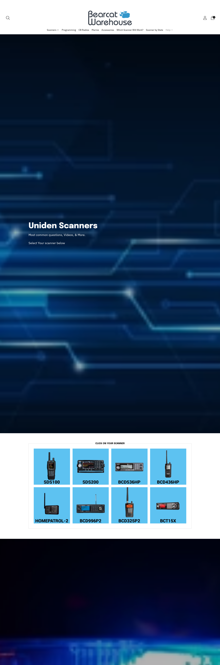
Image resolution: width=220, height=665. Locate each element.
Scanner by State (154, 29)
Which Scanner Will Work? (130, 29)
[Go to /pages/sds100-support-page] (51, 466)
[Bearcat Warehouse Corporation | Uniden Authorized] (110, 18)
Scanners (51, 29)
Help (168, 29)
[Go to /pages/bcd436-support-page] (168, 466)
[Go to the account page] (205, 17)
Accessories (107, 29)
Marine (95, 29)
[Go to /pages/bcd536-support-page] (129, 466)
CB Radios (84, 29)
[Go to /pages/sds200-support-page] (90, 466)
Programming (69, 29)
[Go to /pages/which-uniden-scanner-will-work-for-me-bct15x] (168, 505)
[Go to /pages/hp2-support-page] (51, 505)
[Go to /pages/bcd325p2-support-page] (129, 505)
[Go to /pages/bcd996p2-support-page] (90, 505)
